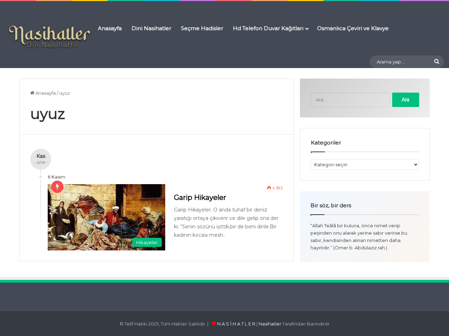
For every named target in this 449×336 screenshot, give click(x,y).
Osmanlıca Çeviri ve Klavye (353, 28)
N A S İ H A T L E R (236, 324)
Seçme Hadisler (202, 28)
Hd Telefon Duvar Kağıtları (268, 28)
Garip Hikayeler (200, 197)
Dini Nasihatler (151, 28)
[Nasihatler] (49, 37)
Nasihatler (270, 324)
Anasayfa (110, 28)
